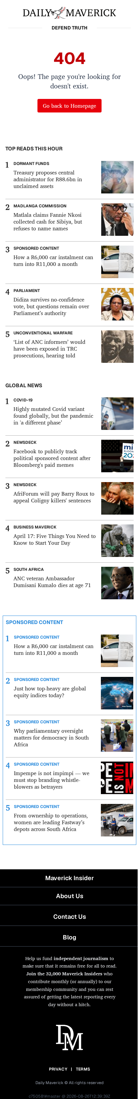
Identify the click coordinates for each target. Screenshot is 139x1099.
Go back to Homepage (69, 105)
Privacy (58, 1069)
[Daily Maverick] (69, 12)
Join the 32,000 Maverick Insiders (64, 973)
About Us (69, 896)
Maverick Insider (69, 878)
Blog (69, 937)
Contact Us (69, 916)
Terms (83, 1069)
